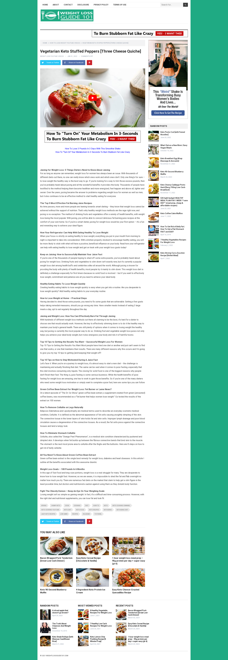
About (56, 5)
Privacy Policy (101, 5)
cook (67, 505)
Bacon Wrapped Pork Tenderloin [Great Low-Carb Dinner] (138, 612)
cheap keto (55, 505)
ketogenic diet (122, 510)
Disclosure (83, 5)
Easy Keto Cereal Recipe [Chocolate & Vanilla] (138, 625)
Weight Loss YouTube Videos (52, 56)
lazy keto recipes (48, 514)
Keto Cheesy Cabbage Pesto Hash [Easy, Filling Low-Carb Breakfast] (172, 187)
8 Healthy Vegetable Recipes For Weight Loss (101, 611)
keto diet (67, 510)
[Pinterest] (89, 62)
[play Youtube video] (92, 97)
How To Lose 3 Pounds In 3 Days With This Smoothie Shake (92, 148)
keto (106, 505)
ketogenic (108, 510)
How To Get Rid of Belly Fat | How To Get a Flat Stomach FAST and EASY (172, 229)
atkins (43, 505)
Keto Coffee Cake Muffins (171, 213)
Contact (68, 5)
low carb (63, 514)
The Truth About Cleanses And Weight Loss (61, 626)
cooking (77, 505)
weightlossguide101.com (57, 656)
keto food (80, 510)
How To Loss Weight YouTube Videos (65, 43)
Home (45, 5)
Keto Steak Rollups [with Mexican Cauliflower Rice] (62, 639)
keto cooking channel (121, 505)
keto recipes (94, 510)
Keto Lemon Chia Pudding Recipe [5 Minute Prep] (98, 639)
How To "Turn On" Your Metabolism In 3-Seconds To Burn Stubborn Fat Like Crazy (92, 152)
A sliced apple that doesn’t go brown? (60, 611)
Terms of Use (119, 5)
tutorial (98, 514)
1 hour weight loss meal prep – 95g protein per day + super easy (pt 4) (128, 561)
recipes (75, 514)
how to (96, 505)
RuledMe (86, 514)
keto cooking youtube (50, 510)
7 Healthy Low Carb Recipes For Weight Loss (101, 625)
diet (86, 505)
